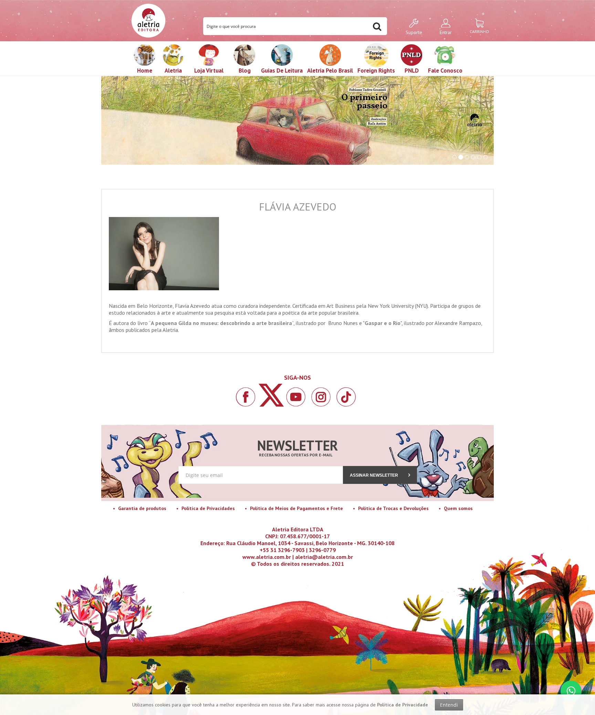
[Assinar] (297, 389)
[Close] (375, 297)
